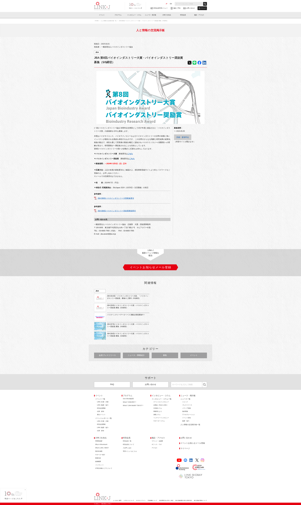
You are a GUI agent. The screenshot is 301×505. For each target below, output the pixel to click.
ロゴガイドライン (141, 500)
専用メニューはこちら (130, 451)
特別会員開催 (101, 408)
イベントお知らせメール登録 (192, 443)
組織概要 (98, 461)
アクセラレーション (188, 414)
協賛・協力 (185, 421)
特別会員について (128, 444)
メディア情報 (186, 408)
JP (166, 4)
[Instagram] (202, 460)
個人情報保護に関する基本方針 (183, 500)
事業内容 (98, 458)
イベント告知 (186, 418)
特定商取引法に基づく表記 (166, 500)
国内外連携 (98, 451)
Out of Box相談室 (128, 399)
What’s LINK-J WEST (102, 448)
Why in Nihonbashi (101, 444)
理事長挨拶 (98, 441)
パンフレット (99, 465)
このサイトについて (128, 500)
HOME (97, 20)
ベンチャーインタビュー (161, 418)
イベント (194, 355)
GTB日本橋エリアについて (103, 468)
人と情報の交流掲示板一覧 (109, 20)
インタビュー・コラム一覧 (161, 399)
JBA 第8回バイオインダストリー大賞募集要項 (116, 198)
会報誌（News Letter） (160, 405)
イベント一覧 (100, 399)
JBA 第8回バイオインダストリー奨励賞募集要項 (117, 211)
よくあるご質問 (117, 500)
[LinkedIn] (191, 460)
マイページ (185, 448)
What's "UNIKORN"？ (129, 402)
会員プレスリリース (107, 355)
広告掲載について (152, 500)
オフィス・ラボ (157, 444)
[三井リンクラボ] (198, 467)
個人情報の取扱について (200, 500)
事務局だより (157, 411)
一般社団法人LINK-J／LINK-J (104, 6)
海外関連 (185, 411)
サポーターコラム (159, 421)
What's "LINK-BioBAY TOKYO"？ (133, 405)
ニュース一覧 (185, 399)
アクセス (154, 448)
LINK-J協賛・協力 (102, 405)
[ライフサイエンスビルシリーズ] (182, 467)
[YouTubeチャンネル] (179, 460)
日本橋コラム (157, 408)
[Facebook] (185, 460)
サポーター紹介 (100, 454)
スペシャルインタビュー (161, 402)
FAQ (112, 384)
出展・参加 (100, 411)
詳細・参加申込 (182, 137)
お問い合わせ (150, 384)
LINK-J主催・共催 (102, 402)
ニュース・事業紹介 (136, 355)
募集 (165, 355)
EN (171, 4)
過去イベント (101, 414)
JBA (97, 52)
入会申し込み (127, 448)
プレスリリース (187, 405)
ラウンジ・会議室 (157, 441)
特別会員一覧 (127, 441)
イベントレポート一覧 (103, 418)
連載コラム (156, 414)
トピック (185, 402)
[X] (197, 460)
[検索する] (205, 4)
